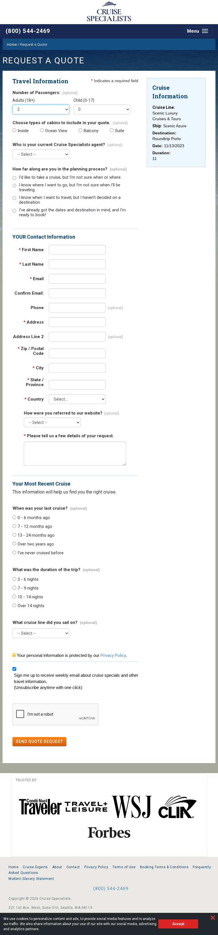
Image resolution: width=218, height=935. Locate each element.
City (38, 368)
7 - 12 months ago (35, 526)
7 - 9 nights (28, 588)
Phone (37, 307)
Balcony (91, 130)
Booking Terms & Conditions (164, 867)
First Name (31, 249)
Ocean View (56, 130)
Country (34, 399)
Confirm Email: (29, 293)
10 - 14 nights (30, 597)
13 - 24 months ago (36, 535)
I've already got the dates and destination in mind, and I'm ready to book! (72, 212)
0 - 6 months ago (34, 517)
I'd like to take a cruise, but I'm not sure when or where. (70, 177)
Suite (119, 130)
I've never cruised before (41, 553)
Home (13, 867)
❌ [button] (212, 918)
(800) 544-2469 (28, 31)
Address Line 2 (28, 336)
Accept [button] (178, 924)
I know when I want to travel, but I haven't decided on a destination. (70, 200)
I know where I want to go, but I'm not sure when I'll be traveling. (69, 187)
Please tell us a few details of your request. (69, 435)
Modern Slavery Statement (31, 879)
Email (37, 278)
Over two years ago (36, 544)
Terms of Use (123, 867)
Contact (73, 867)
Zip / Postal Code (31, 351)
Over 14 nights (31, 605)
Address (34, 322)
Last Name (31, 264)
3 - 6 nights (28, 579)
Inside (23, 130)
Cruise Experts (35, 867)
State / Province (35, 382)
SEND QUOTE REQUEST (39, 741)
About (57, 867)
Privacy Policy (113, 655)
